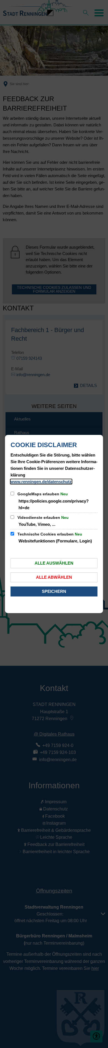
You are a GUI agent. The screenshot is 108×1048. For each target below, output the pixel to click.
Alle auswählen (54, 563)
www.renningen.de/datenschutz (41, 481)
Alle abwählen (54, 577)
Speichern (54, 591)
